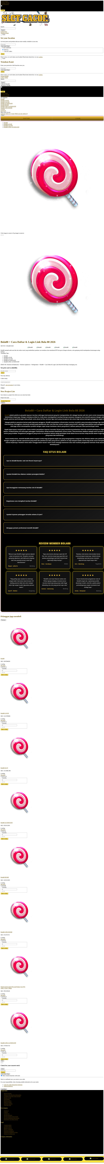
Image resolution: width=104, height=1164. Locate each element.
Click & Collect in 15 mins (7, 113)
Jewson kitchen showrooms (11, 1116)
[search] (8, 28)
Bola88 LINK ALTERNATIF (8, 106)
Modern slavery (8, 1128)
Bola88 (2, 99)
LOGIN (3, 109)
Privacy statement (8, 1129)
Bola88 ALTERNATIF (7, 103)
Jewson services (8, 1115)
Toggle (2, 10)
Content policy (7, 1125)
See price (3, 665)
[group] (1, 1075)
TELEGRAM (11, 1158)
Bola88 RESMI (5, 105)
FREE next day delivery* (21, 113)
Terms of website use (9, 1134)
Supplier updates (8, 1103)
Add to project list (5, 382)
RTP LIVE (53, 1158)
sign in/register (9, 385)
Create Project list (5, 401)
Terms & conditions (9, 1131)
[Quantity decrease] (4, 672)
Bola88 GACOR (5, 102)
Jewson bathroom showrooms (11, 1118)
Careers (6, 1112)
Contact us (6, 1113)
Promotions (7, 1099)
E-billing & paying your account (12, 1096)
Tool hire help (7, 1105)
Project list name (5, 397)
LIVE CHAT (95, 1158)
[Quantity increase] (2, 672)
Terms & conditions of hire (11, 1132)
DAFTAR (3, 111)
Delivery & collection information (12, 1095)
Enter (2, 372)
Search (2, 26)
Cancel (3, 402)
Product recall (7, 1098)
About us (6, 1110)
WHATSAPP (32, 1158)
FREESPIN (74, 1158)
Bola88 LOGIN (5, 100)
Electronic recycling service (11, 1119)
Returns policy (7, 1101)
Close (2, 115)
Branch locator (7, 1093)
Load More (3, 1089)
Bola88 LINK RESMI (6, 108)
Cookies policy (8, 1126)
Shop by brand (7, 1102)
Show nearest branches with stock (11, 1075)
